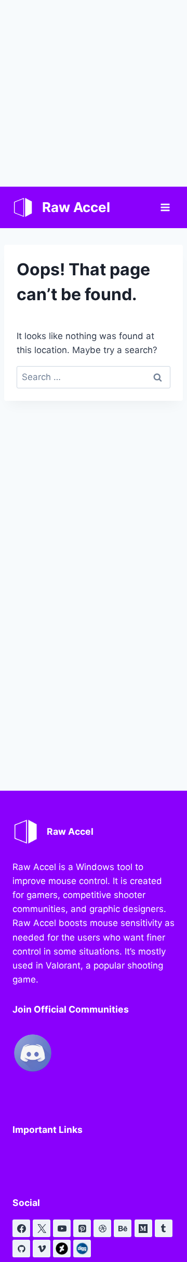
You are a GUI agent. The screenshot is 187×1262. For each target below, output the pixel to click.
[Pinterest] (82, 1228)
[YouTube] (62, 1228)
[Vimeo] (41, 1248)
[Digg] (82, 1248)
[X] (41, 1228)
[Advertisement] (93, 93)
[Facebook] (21, 1228)
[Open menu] (165, 207)
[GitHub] (21, 1248)
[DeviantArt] (62, 1248)
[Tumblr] (163, 1228)
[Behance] (122, 1228)
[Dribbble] (102, 1228)
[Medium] (143, 1228)
